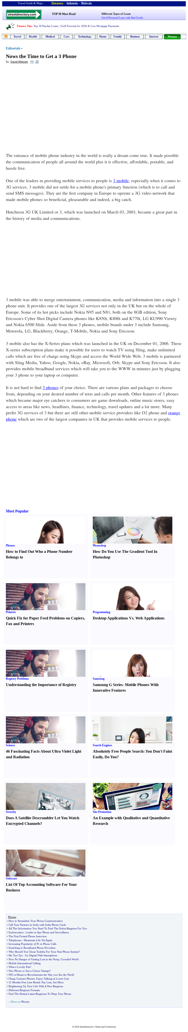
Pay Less (46, 982)
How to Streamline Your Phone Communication (36, 920)
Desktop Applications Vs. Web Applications (128, 618)
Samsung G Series (108, 685)
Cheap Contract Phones (22, 978)
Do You (111, 757)
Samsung (99, 678)
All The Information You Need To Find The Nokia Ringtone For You (48, 928)
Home (102, 36)
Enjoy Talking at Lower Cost (52, 978)
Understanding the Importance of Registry (41, 685)
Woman (172, 36)
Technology (85, 36)
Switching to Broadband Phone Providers (32, 947)
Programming (101, 612)
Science (10, 745)
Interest (153, 36)
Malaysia (86, 2)
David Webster (19, 61)
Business (135, 36)
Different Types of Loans (116, 13)
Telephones (15, 940)
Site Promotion (102, 812)
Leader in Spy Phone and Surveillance (47, 932)
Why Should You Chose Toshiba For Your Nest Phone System (44, 951)
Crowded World (70, 959)
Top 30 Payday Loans (46, 25)
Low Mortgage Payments (105, 25)
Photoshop (99, 545)
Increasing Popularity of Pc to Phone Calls (32, 943)
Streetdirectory (87, 1027)
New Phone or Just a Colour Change (29, 970)
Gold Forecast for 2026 (73, 25)
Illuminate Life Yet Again (38, 940)
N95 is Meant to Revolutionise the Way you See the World (41, 974)
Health (33, 36)
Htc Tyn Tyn (16, 955)
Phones (10, 545)
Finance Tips (24, 25)
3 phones (51, 387)
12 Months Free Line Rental (24, 982)
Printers (11, 612)
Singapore (57, 2)
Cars (66, 36)
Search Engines (102, 745)
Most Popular (17, 511)
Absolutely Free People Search (118, 751)
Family (118, 36)
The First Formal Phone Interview (28, 936)
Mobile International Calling (25, 963)
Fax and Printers (20, 624)
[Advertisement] (46, 103)
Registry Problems (17, 678)
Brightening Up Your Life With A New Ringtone (36, 986)
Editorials (13, 48)
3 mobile (121, 180)
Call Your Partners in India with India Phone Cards (37, 924)
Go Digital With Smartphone (41, 955)
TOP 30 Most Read (64, 14)
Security (11, 812)
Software (11, 878)
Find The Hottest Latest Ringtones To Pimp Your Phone (40, 993)
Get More (58, 982)
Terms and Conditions (105, 1027)
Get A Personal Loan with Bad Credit (122, 17)
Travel (17, 36)
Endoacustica (16, 932)
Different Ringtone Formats (24, 990)
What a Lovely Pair (19, 966)
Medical (50, 36)
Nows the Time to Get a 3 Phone (41, 56)
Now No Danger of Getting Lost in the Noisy (34, 959)
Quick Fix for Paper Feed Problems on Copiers (45, 618)
